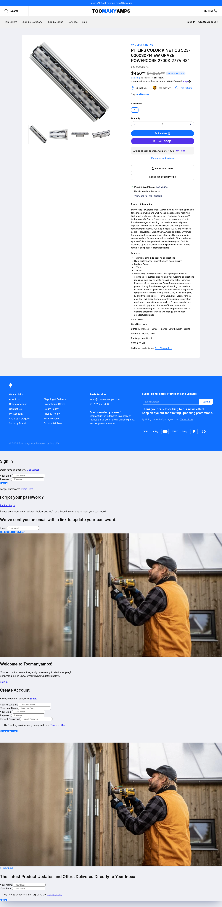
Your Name (6, 884)
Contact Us (15, 408)
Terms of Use (51, 418)
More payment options (162, 158)
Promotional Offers (54, 404)
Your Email (6, 475)
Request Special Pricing (162, 176)
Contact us (96, 415)
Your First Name (9, 704)
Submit (206, 401)
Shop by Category (19, 418)
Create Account (207, 21)
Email (3, 528)
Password (5, 479)
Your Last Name (9, 708)
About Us (14, 399)
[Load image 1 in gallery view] (38, 134)
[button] (215, 11)
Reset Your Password (12, 532)
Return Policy (51, 408)
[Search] (6, 11)
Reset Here (27, 488)
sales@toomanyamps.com (105, 399)
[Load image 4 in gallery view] (100, 134)
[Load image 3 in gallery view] (80, 134)
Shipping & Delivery (55, 399)
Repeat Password (10, 719)
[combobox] (25, 11)
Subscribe (127, 3)
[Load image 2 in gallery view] (59, 134)
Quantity (135, 118)
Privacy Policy (52, 413)
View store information (148, 195)
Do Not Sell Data (53, 423)
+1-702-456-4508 (100, 404)
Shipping (135, 78)
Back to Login (7, 505)
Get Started (33, 469)
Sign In (191, 21)
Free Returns (186, 88)
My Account (16, 413)
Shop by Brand (17, 423)
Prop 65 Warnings (163, 348)
